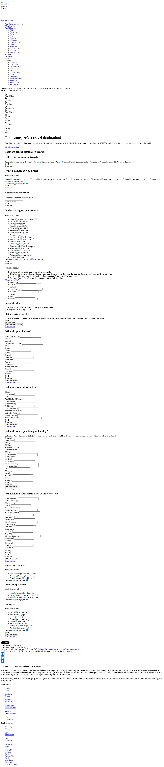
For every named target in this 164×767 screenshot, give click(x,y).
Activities (13, 62)
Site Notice (9, 760)
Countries (8, 54)
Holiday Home (15, 72)
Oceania (13, 50)
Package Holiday (16, 78)
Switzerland (9, 735)
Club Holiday (14, 64)
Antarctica (13, 32)
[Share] (82, 661)
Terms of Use (10, 756)
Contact (8, 752)
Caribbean (13, 40)
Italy (6, 733)
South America (15, 52)
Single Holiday (15, 82)
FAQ (17, 147)
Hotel (12, 74)
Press (7, 754)
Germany (8, 727)
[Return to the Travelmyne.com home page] (8, 2)
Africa (12, 30)
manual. (76, 649)
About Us (8, 750)
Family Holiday (15, 66)
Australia (13, 38)
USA (7, 746)
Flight (12, 70)
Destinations (9, 762)
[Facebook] (82, 654)
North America (15, 48)
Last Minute (14, 76)
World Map (9, 56)
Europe (12, 44)
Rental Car (13, 80)
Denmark (8, 744)
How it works (10, 26)
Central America (15, 42)
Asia (11, 36)
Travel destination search (14, 24)
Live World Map (11, 764)
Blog (7, 58)
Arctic (12, 34)
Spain (7, 738)
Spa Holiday (14, 84)
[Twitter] (82, 657)
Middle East (14, 46)
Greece (7, 729)
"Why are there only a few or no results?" (52, 649)
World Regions (10, 28)
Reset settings (10, 327)
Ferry (12, 68)
